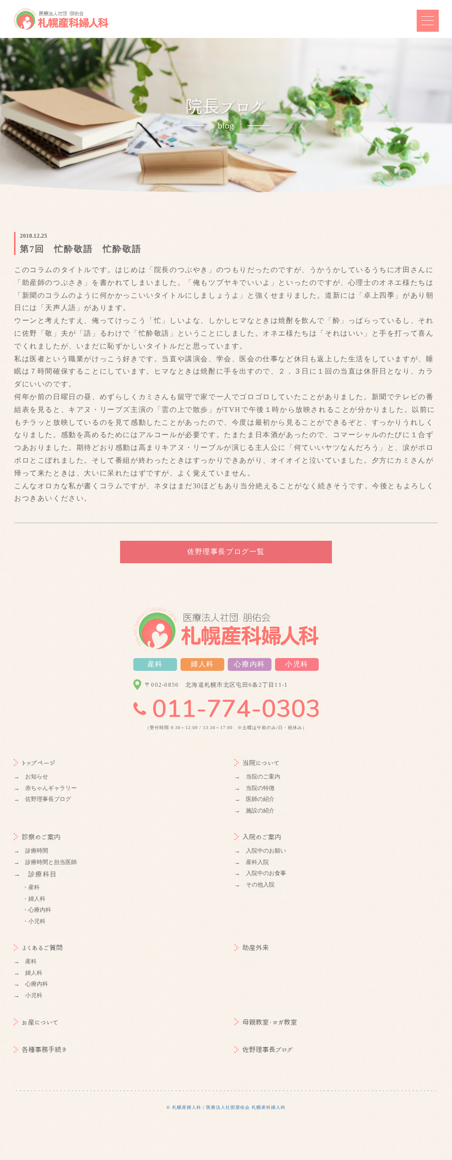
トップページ (39, 763)
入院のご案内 (261, 837)
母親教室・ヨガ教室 (269, 1022)
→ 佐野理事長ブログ (42, 799)
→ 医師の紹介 (254, 799)
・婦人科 (34, 898)
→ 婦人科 (28, 972)
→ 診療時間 (31, 850)
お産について (40, 1022)
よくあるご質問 (42, 947)
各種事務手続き (44, 1049)
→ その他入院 (254, 884)
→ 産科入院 (251, 862)
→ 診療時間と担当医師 (45, 862)
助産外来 (255, 947)
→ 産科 (25, 961)
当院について (260, 763)
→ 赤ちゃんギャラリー (45, 788)
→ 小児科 (28, 995)
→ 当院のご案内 (257, 776)
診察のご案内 (41, 837)
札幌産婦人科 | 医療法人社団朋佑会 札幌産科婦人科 (229, 1107)
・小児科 (34, 921)
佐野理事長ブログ (267, 1049)
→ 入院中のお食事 (260, 873)
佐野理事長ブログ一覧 (226, 551)
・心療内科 (37, 909)
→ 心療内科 (31, 983)
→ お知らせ (31, 776)
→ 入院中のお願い (260, 850)
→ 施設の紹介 (254, 810)
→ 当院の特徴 (254, 788)
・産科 (31, 887)
